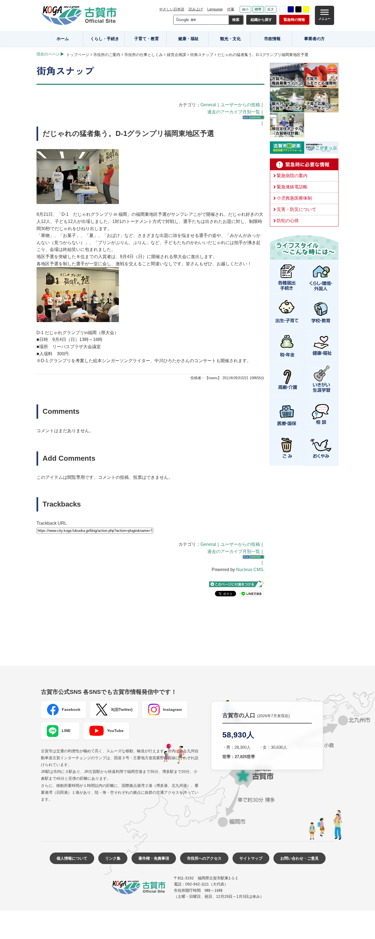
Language (215, 9)
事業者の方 (314, 38)
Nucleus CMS (249, 569)
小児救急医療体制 (294, 198)
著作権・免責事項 (153, 858)
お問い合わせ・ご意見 (299, 858)
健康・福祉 (188, 38)
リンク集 (113, 858)
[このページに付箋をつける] (236, 584)
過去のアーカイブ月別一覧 (233, 112)
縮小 (245, 9)
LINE (66, 730)
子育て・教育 (146, 38)
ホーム (63, 38)
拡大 (270, 9)
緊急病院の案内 (292, 175)
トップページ (77, 54)
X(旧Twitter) (122, 709)
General (208, 104)
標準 (258, 9)
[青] (290, 9)
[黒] (298, 9)
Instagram (172, 709)
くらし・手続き (104, 38)
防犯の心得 (288, 220)
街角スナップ (201, 54)
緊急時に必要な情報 (304, 164)
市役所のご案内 (106, 54)
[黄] (306, 9)
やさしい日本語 (171, 9)
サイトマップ (250, 858)
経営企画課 (176, 54)
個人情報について (72, 858)
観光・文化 (230, 38)
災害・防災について (296, 209)
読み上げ (196, 9)
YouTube (115, 730)
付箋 (230, 9)
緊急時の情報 (294, 20)
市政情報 (272, 38)
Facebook (71, 709)
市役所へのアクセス (204, 858)
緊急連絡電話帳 (292, 187)
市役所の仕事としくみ (143, 54)
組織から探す (261, 20)
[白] (283, 9)
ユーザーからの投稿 (240, 104)
